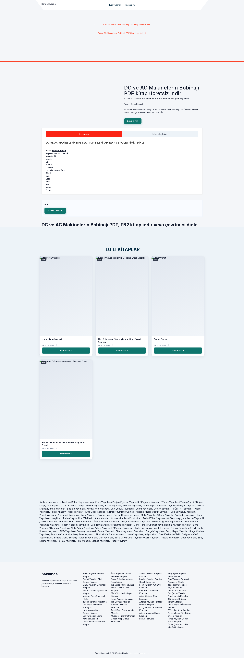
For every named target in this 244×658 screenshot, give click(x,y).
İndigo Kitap (151, 534)
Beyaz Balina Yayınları (91, 505)
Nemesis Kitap (66, 521)
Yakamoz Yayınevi (49, 524)
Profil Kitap (135, 518)
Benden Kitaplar (49, 4)
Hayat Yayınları (160, 528)
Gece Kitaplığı (59, 150)
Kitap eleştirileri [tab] (160, 134)
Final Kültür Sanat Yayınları (110, 534)
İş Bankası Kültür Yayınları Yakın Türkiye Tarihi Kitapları (122, 588)
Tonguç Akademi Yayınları (83, 537)
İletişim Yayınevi (186, 505)
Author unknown (48, 502)
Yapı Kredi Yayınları (100, 502)
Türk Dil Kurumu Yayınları (128, 537)
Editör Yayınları (84, 521)
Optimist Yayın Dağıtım (160, 524)
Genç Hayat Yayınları (177, 531)
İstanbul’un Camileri (52, 339)
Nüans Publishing (180, 528)
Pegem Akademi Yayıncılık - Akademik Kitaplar (86, 524)
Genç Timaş (140, 524)
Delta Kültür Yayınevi (154, 518)
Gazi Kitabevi (166, 534)
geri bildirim (144, 653)
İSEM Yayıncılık (49, 521)
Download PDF (55, 210)
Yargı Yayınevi (88, 515)
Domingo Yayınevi (86, 531)
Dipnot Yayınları (100, 540)
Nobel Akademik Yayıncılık (65, 515)
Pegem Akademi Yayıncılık (136, 521)
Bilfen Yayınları (124, 531)
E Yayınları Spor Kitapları (179, 610)
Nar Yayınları (192, 521)
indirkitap (132, 121)
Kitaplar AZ (130, 5)
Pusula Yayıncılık (170, 537)
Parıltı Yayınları (113, 505)
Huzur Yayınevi (119, 540)
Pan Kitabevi (83, 540)
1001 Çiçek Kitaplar (95, 511)
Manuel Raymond (123, 528)
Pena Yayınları (86, 534)
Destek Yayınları (162, 508)
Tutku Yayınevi (143, 528)
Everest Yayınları (132, 505)
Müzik (155, 521)
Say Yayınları (105, 515)
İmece (97, 521)
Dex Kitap (139, 531)
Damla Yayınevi (106, 531)
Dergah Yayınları (155, 531)
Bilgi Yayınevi (178, 511)
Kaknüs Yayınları (111, 521)
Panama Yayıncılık (122, 524)
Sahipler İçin (134, 653)
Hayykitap (56, 518)
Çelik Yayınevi (151, 537)
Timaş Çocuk (187, 502)
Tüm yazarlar (115, 5)
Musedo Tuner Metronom (123, 616)
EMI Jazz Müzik (146, 618)
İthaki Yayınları (57, 508)
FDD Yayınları (67, 531)
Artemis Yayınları (167, 505)
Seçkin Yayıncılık (195, 518)
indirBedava (66, 350)
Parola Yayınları (66, 540)
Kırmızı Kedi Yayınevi (98, 508)
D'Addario (87, 518)
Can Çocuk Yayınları (122, 508)
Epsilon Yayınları (76, 508)
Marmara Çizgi (59, 537)
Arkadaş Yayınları (185, 515)
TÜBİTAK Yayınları (183, 508)
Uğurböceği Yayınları (171, 521)
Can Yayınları (70, 505)
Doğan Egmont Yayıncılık (125, 502)
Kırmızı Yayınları (116, 511)
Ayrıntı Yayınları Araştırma (150, 573)
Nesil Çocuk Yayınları (157, 511)
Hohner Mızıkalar (119, 604)
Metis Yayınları (148, 515)
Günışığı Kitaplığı (135, 511)
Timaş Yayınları (170, 502)
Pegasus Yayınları (150, 502)
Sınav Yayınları (166, 515)
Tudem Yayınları (143, 508)
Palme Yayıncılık (72, 518)
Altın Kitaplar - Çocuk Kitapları (111, 518)
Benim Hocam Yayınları (126, 515)
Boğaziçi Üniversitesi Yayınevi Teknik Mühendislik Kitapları (177, 588)
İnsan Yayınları (135, 534)
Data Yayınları (188, 537)
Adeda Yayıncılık (103, 528)
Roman (142, 576)
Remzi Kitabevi (58, 511)
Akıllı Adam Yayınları (82, 528)
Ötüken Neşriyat (176, 518)
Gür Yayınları (106, 537)
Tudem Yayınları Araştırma (95, 602)
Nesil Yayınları (75, 511)
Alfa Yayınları (54, 505)
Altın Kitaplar (149, 505)
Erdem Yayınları (182, 524)
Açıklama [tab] (84, 134)
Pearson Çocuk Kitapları (64, 534)
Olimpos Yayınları (59, 528)
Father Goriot (160, 339)
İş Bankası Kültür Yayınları (74, 502)
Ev (95, 25)
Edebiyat (115, 607)
